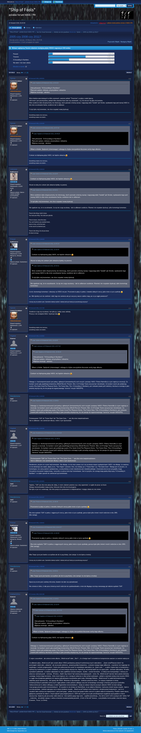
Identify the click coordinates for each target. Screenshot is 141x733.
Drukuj (129, 72)
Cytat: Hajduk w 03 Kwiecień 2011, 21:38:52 (45, 400)
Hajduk (13, 336)
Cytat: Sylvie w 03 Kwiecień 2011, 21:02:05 (45, 174)
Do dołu (12, 72)
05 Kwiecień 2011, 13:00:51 (36, 522)
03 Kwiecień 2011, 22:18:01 (36, 481)
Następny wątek (126, 42)
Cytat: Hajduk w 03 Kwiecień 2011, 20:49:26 (45, 83)
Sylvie (78, 32)
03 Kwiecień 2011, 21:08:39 (36, 239)
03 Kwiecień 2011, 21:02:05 (36, 123)
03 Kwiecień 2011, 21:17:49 (36, 308)
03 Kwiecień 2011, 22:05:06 (36, 428)
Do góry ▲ (131, 728)
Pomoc (115, 728)
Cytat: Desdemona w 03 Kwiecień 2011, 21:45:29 (47, 433)
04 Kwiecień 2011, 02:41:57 (36, 497)
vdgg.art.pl (102, 23)
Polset (12, 239)
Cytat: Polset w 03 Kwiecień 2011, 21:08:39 (45, 501)
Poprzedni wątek (113, 42)
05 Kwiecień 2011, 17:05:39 (36, 566)
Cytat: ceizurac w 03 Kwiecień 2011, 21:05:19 (45, 244)
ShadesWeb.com (22, 730)
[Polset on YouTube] (11, 260)
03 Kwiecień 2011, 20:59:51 (36, 78)
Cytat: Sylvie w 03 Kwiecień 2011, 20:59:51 (45, 190)
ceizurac (13, 169)
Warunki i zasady (122, 728)
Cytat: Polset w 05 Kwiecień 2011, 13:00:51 (45, 571)
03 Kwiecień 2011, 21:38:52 (36, 336)
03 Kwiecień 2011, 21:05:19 (36, 169)
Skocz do (102, 716)
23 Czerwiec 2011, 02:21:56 (36, 594)
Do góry (12, 707)
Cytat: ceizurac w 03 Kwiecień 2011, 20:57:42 (45, 128)
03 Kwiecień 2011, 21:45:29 (36, 396)
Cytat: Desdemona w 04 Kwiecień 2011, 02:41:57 (47, 527)
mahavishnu (15, 594)
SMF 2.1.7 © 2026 (12, 728)
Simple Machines (21, 728)
